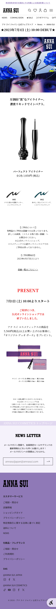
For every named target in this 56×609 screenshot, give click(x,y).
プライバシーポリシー (14, 517)
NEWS (4, 17)
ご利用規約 (8, 553)
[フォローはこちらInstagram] (4, 579)
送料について (9, 527)
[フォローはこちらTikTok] (4, 589)
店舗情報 (7, 507)
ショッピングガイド (13, 512)
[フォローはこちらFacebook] (9, 579)
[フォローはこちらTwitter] (14, 579)
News (39, 24)
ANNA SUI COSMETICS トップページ (28, 423)
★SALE (30, 17)
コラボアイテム (42, 17)
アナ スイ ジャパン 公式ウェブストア (17, 24)
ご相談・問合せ (10, 502)
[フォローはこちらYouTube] (9, 589)
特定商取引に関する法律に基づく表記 (21, 522)
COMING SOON (16, 17)
